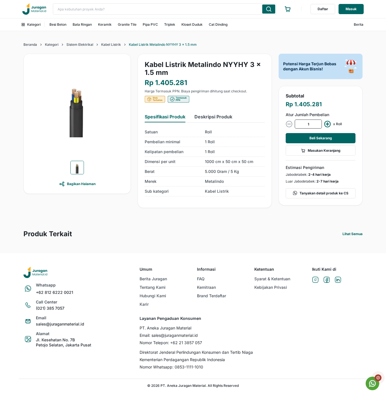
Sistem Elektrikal (79, 44)
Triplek (169, 24)
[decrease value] (289, 124)
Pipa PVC (150, 24)
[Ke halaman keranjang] (287, 9)
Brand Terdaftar (211, 295)
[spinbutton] (308, 124)
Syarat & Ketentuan (272, 278)
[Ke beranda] (34, 9)
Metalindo (214, 181)
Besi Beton (57, 24)
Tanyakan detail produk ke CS (324, 193)
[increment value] (327, 124)
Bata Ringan (82, 24)
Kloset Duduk (192, 24)
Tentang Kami (153, 287)
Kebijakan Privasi (270, 287)
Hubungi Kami (153, 295)
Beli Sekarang (320, 138)
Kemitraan (206, 287)
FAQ (201, 278)
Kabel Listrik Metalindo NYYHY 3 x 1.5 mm (163, 44)
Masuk (351, 9)
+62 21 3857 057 (186, 342)
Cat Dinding (218, 24)
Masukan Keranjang (324, 150)
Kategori (34, 24)
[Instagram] (315, 280)
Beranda (30, 44)
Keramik (105, 24)
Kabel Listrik (111, 44)
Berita (358, 24)
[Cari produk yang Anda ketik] (268, 9)
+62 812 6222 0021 (54, 292)
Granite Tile (127, 24)
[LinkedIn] (338, 280)
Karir (144, 304)
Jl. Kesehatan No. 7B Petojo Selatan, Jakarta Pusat (63, 342)
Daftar (323, 9)
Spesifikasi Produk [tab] (165, 117)
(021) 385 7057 (50, 308)
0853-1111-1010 (189, 367)
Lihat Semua (352, 234)
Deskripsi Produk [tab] (213, 117)
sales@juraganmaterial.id (60, 324)
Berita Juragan (153, 278)
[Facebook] (326, 280)
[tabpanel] (205, 161)
